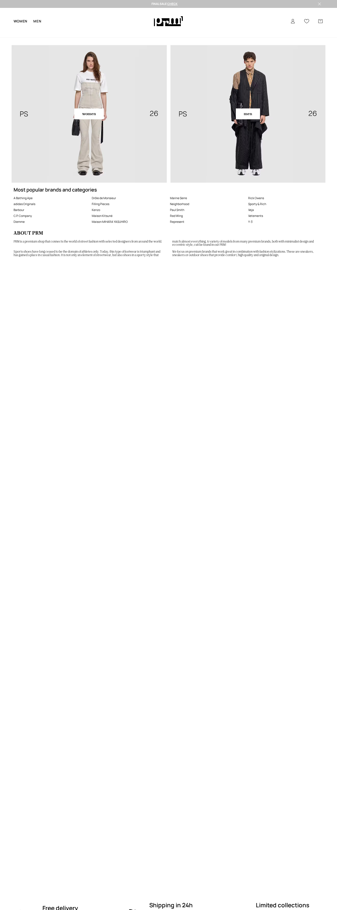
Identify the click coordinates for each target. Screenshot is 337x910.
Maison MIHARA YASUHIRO (110, 222)
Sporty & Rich (257, 204)
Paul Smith (177, 210)
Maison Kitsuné (102, 216)
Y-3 (250, 222)
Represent (177, 222)
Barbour (19, 210)
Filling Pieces (100, 204)
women (21, 21)
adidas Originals (24, 204)
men (37, 21)
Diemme (19, 222)
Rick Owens (256, 198)
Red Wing (176, 216)
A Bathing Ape (23, 198)
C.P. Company (23, 216)
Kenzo (96, 210)
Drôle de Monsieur (104, 198)
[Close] (319, 4)
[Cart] (320, 21)
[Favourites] (307, 21)
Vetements (255, 216)
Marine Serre (178, 198)
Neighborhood (179, 204)
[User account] (293, 21)
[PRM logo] (168, 21)
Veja (251, 210)
